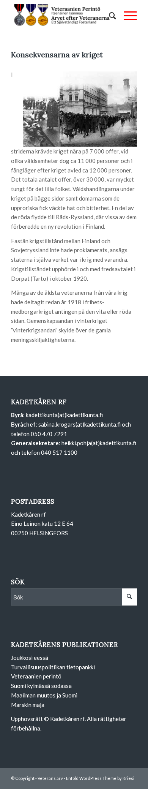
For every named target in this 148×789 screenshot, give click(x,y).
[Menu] (126, 15)
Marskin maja (27, 704)
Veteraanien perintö (36, 676)
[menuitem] (108, 15)
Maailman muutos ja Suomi (44, 695)
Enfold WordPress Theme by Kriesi (100, 778)
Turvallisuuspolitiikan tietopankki (53, 667)
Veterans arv (50, 778)
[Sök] (108, 15)
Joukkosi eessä (29, 657)
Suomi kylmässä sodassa (41, 685)
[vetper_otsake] (61, 15)
